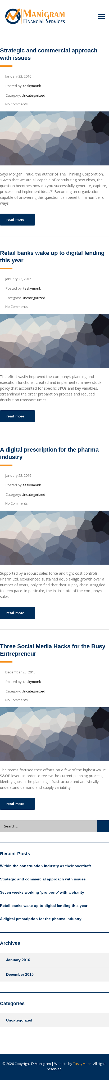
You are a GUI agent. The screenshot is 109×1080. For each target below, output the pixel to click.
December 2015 (20, 974)
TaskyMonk (82, 1063)
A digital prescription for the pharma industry (40, 919)
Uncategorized (19, 1020)
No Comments (16, 104)
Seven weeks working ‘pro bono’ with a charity (42, 892)
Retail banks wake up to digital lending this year (43, 905)
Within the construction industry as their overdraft (45, 866)
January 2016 (18, 960)
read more (15, 219)
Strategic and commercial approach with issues (43, 879)
